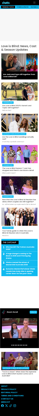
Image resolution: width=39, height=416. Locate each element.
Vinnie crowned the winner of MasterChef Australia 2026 (17, 263)
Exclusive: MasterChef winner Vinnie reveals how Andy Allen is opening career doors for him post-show (20, 271)
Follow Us (33, 312)
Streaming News (8, 102)
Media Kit (5, 402)
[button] (13, 345)
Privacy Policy (8, 389)
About (4, 386)
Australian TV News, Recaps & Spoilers (14, 134)
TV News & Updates (22, 7)
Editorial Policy (9, 392)
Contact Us (7, 399)
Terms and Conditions (12, 395)
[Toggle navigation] (34, 2)
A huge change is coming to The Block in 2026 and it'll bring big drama (18, 255)
